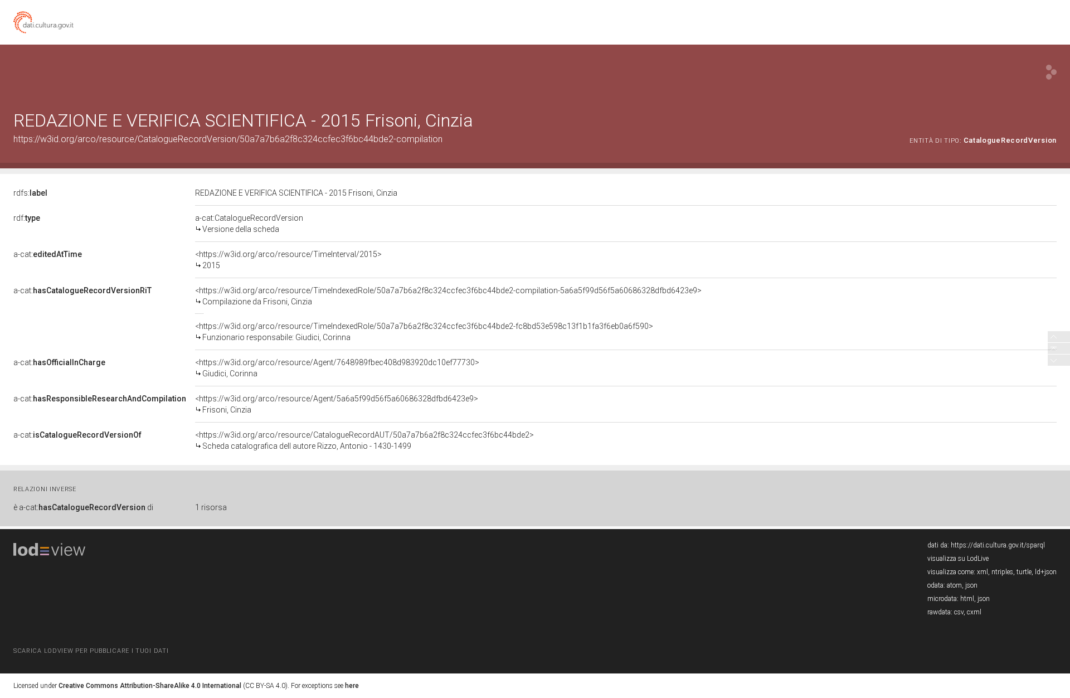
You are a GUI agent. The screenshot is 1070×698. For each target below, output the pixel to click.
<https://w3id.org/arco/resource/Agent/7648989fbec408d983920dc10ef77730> (337, 368)
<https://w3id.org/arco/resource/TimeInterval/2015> (288, 260)
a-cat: (47, 254)
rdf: (26, 218)
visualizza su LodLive (958, 559)
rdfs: (30, 192)
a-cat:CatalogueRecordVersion (249, 224)
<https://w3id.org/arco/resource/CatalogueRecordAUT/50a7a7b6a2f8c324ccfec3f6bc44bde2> (364, 440)
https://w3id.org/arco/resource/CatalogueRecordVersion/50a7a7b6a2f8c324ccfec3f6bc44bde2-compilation (227, 139)
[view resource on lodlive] (1051, 72)
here (352, 686)
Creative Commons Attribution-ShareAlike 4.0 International (150, 686)
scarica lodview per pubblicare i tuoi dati (90, 651)
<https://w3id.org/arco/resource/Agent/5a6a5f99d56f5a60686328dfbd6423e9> (336, 404)
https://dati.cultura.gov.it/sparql (998, 545)
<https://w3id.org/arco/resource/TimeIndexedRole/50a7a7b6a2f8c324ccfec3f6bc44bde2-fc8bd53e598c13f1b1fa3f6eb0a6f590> (424, 332)
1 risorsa (211, 507)
